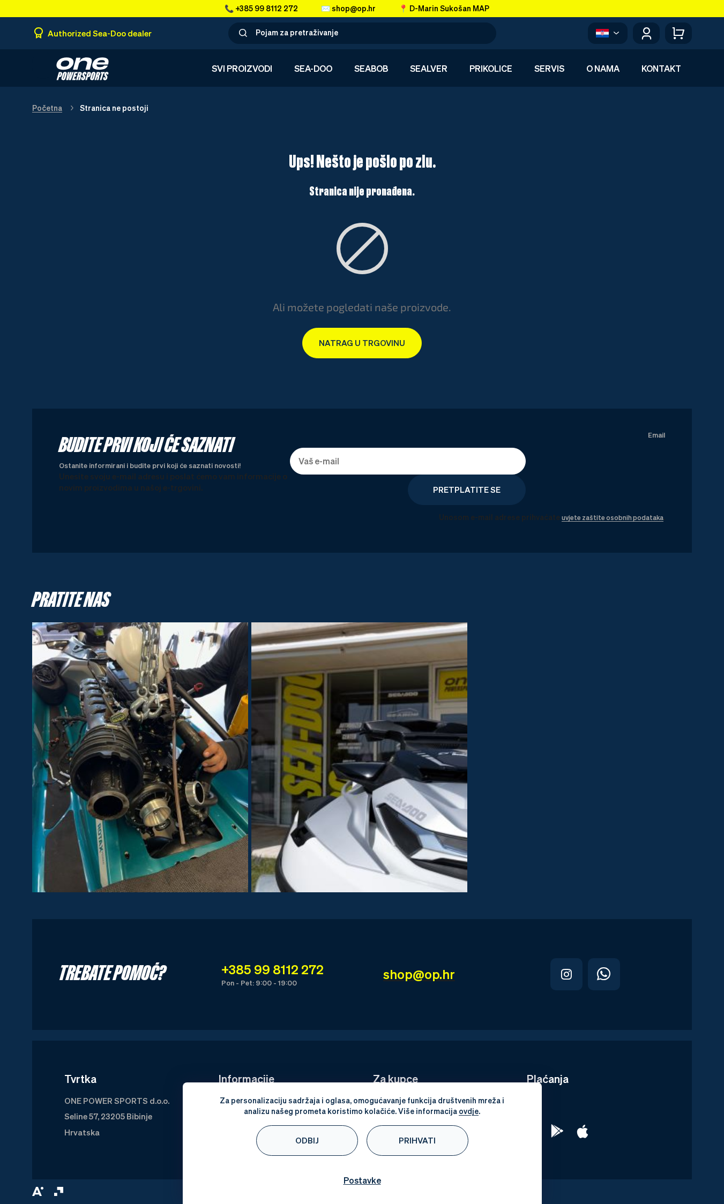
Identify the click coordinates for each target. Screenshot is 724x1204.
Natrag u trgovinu (362, 342)
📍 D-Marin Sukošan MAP (444, 8)
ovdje (469, 1111)
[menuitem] (242, 69)
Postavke (362, 1180)
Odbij (307, 1140)
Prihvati (417, 1140)
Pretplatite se (467, 489)
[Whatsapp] (604, 974)
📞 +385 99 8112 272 (261, 8)
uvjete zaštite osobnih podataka (612, 518)
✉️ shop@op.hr (348, 8)
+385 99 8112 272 (272, 969)
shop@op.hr (419, 974)
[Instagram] (566, 974)
